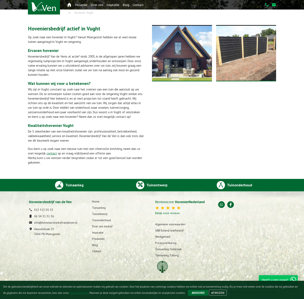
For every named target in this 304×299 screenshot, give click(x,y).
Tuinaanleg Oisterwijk (168, 249)
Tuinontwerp (100, 214)
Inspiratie (113, 5)
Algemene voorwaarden (170, 224)
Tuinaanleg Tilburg (167, 255)
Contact (138, 5)
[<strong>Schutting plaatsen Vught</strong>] (246, 53)
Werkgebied (162, 237)
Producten (98, 239)
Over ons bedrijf (102, 226)
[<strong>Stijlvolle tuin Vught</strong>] (182, 53)
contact (52, 153)
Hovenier (81, 5)
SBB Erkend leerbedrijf (169, 230)
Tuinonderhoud (101, 220)
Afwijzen (217, 293)
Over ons (97, 5)
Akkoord (198, 293)
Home (95, 201)
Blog (126, 5)
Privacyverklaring (165, 243)
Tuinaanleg (99, 208)
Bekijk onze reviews (167, 213)
